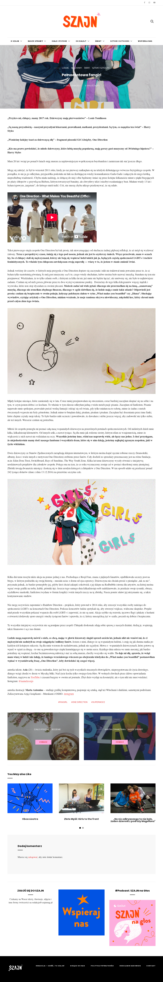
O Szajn (15, 41)
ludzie (65, 68)
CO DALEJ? (81, 41)
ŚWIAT (98, 41)
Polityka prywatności (102, 966)
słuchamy (76, 68)
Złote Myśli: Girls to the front (81, 819)
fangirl (63, 702)
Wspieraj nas (145, 41)
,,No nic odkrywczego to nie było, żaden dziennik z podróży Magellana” (133, 820)
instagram (69, 693)
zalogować (32, 857)
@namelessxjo (26, 681)
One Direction (80, 702)
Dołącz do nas (77, 966)
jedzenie (56, 729)
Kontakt (151, 966)
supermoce (98, 702)
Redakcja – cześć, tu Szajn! (50, 966)
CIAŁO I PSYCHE (59, 41)
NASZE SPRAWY (35, 41)
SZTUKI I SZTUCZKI (119, 41)
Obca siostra (30, 819)
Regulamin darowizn (130, 966)
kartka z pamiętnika (115, 729)
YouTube (35, 677)
